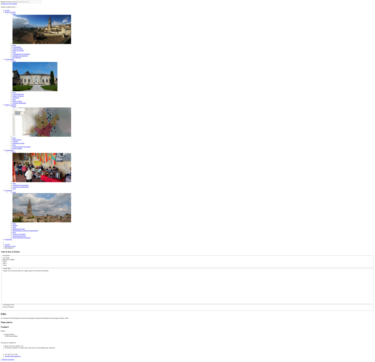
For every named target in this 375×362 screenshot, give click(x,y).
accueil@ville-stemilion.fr (13, 356)
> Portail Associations (7, 359)
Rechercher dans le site (8, 2)
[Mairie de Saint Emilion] (9, 3)
